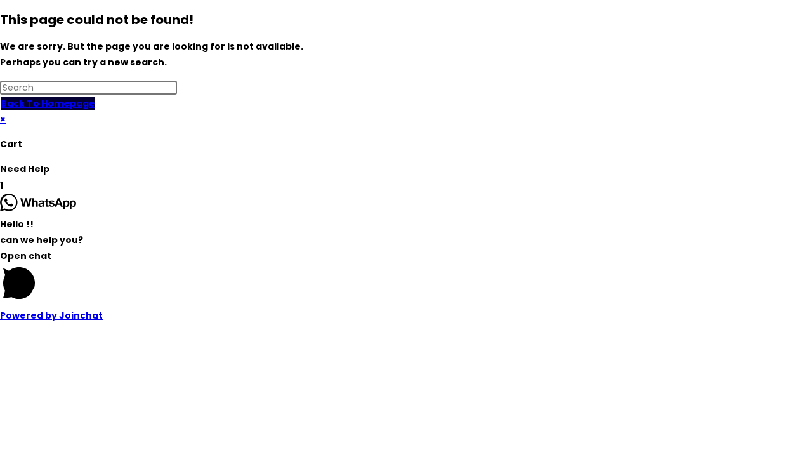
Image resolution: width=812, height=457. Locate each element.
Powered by (51, 315)
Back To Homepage (48, 103)
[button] (406, 169)
